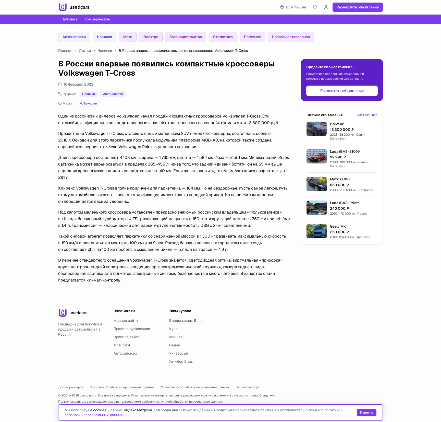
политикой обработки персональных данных (189, 402)
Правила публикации (132, 328)
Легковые (69, 19)
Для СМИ (122, 345)
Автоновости (74, 36)
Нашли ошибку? (247, 387)
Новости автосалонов (291, 36)
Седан (174, 345)
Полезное (252, 36)
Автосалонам (125, 353)
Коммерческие (97, 19)
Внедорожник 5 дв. (185, 320)
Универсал (178, 353)
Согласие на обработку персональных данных (195, 387)
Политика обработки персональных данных (122, 387)
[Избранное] (314, 7)
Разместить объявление (358, 7)
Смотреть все (367, 115)
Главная (65, 50)
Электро (150, 36)
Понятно (366, 413)
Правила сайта (127, 337)
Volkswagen (88, 103)
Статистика (223, 36)
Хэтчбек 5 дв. (181, 361)
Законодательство (185, 36)
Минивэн (177, 337)
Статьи (85, 50)
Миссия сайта (126, 320)
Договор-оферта (70, 387)
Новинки (104, 36)
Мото (127, 36)
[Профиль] (325, 7)
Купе (173, 328)
